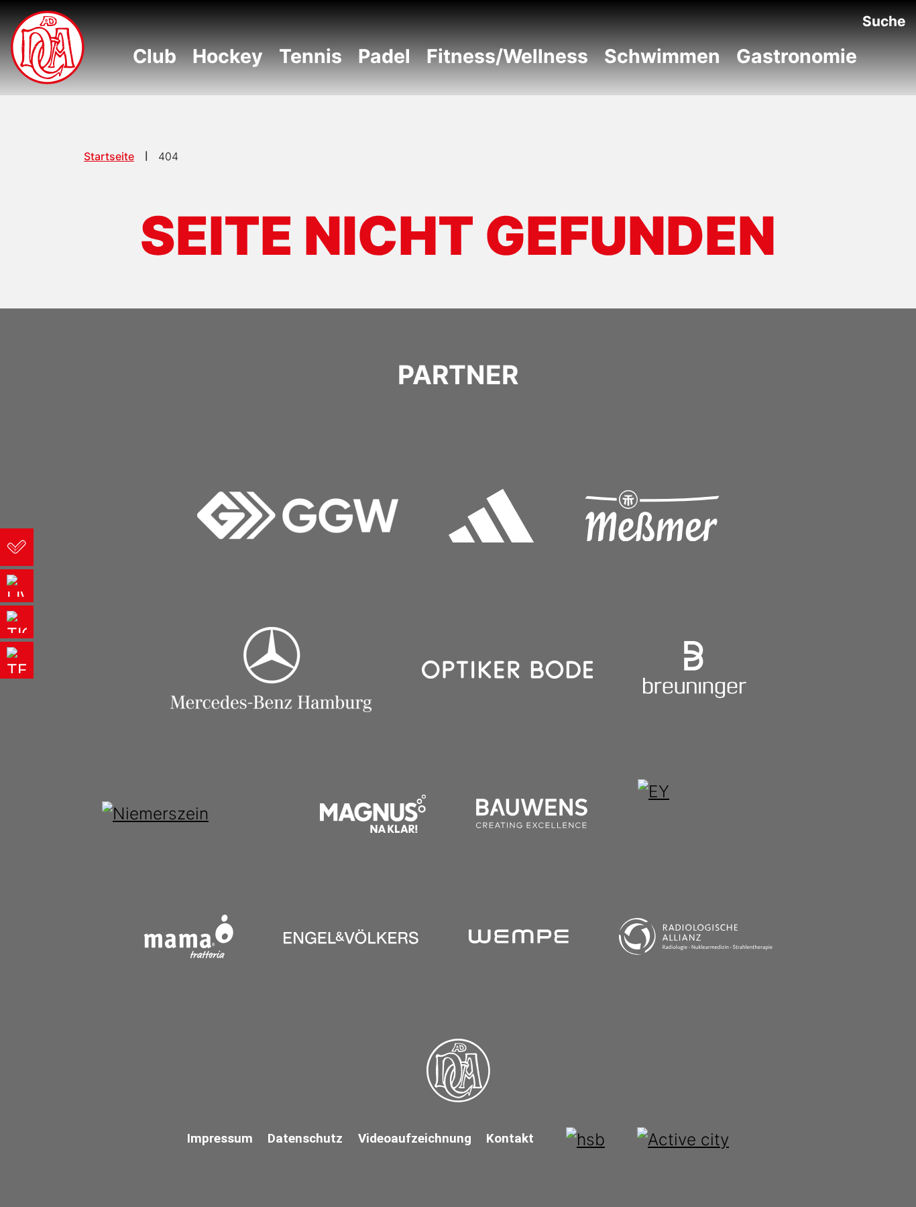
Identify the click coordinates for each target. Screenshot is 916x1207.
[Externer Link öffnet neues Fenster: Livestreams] (17, 585)
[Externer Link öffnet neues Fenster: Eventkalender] (17, 547)
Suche (883, 21)
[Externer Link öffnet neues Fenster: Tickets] (17, 622)
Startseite (109, 156)
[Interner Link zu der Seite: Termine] (17, 660)
